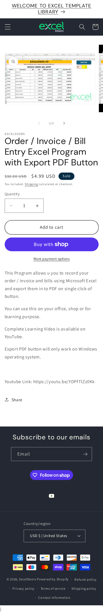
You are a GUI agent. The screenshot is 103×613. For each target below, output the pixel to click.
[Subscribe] (85, 454)
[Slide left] (39, 123)
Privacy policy (23, 588)
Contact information (54, 597)
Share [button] (17, 399)
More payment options (52, 258)
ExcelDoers (27, 579)
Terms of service (53, 588)
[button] (7, 26)
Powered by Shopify (53, 579)
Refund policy (85, 579)
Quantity (12, 193)
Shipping (31, 184)
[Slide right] (64, 123)
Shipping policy (83, 588)
